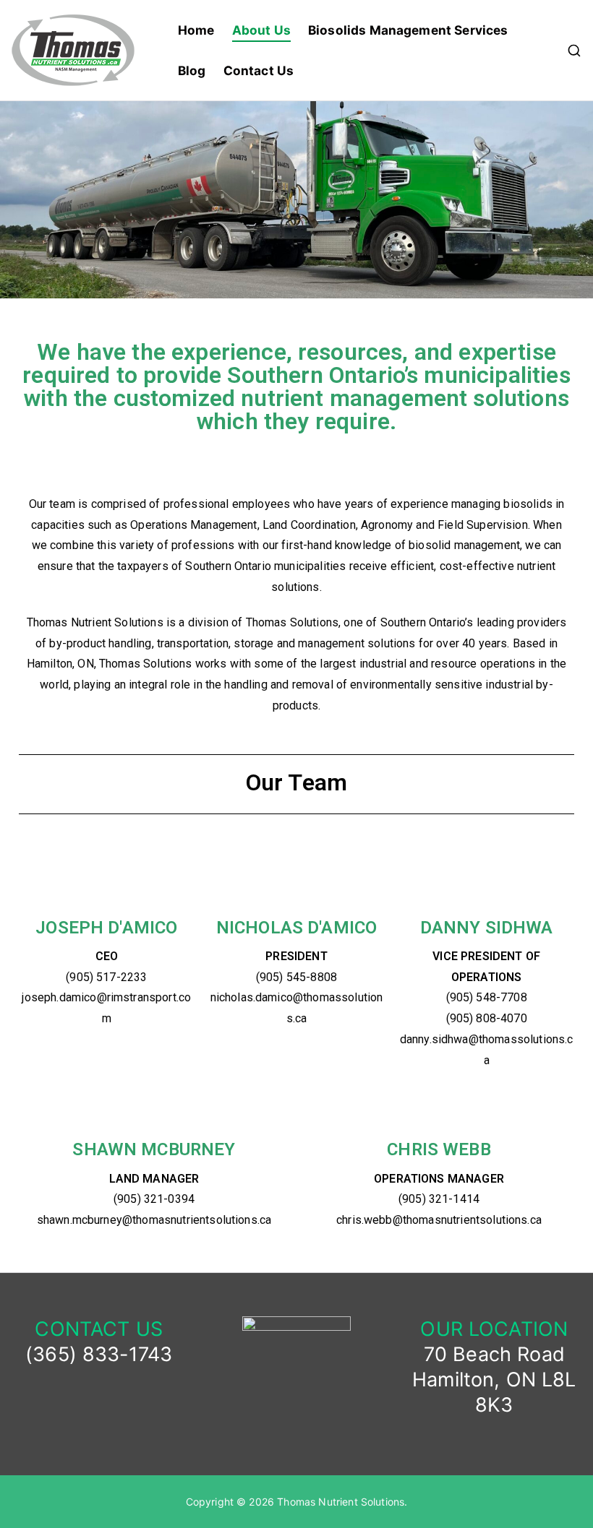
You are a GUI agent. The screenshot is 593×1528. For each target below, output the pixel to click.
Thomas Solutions (292, 622)
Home (196, 30)
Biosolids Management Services (408, 30)
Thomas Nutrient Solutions (340, 1501)
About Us (261, 30)
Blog (192, 70)
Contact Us (258, 70)
